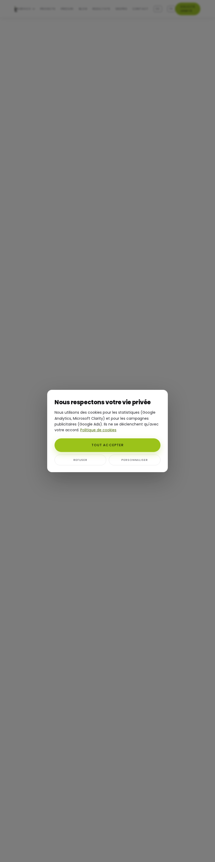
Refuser (80, 460)
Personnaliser (134, 460)
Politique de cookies (98, 430)
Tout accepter (107, 445)
